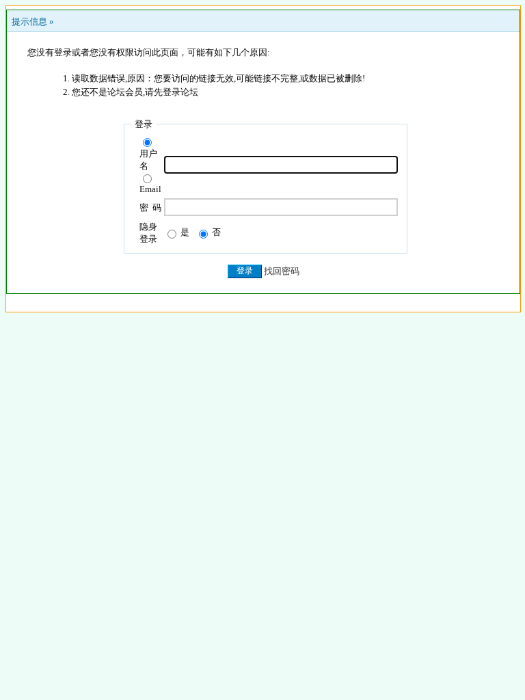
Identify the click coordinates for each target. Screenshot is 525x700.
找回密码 (281, 271)
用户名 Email (150, 171)
